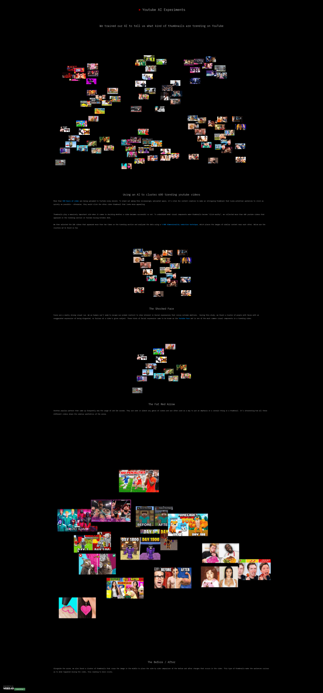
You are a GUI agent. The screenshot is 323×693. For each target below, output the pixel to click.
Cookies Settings (19, 689)
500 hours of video (70, 201)
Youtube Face (184, 318)
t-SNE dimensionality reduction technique (180, 224)
